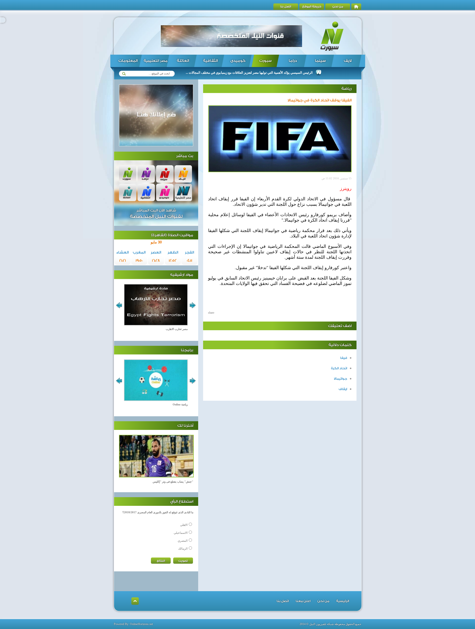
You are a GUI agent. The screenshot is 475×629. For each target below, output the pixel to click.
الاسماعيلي (181, 533)
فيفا (343, 358)
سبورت (265, 61)
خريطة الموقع (311, 6)
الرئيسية (342, 601)
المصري (183, 540)
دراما (293, 61)
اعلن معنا (303, 601)
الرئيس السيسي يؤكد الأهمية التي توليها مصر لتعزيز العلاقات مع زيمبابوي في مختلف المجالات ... (263, 72)
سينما (320, 61)
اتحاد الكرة (339, 368)
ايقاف (343, 389)
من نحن (337, 6)
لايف (348, 61)
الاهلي (184, 525)
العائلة (183, 61)
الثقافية (210, 61)
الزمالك (183, 548)
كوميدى (237, 61)
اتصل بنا (285, 6)
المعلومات (128, 61)
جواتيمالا (340, 378)
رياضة (346, 89)
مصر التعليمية (155, 61)
